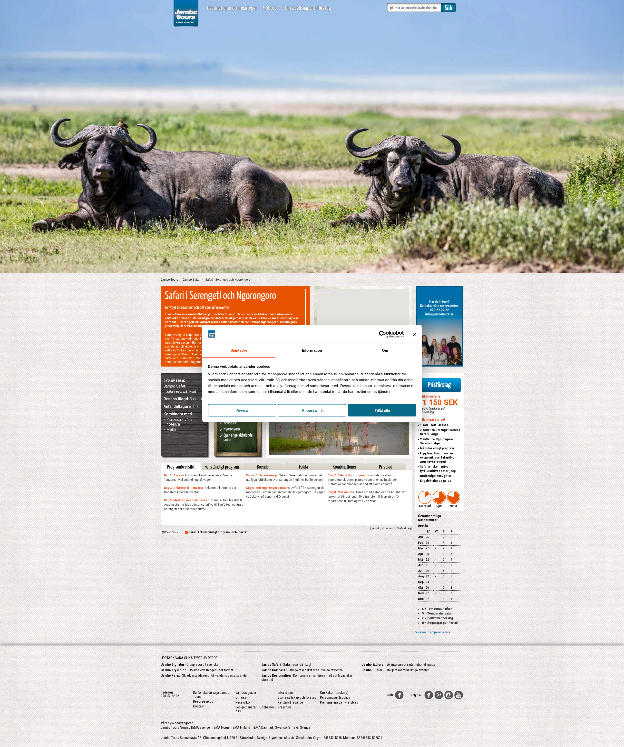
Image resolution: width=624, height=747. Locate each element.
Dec (421, 599)
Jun (420, 565)
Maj (420, 559)
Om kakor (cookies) (334, 692)
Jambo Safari (191, 279)
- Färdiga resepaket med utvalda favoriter (301, 670)
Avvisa (242, 410)
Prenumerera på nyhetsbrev (339, 702)
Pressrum (284, 707)
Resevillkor (243, 702)
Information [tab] (312, 350)
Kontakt (199, 706)
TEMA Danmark (263, 727)
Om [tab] (385, 350)
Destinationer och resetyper (232, 8)
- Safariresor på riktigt (286, 664)
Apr (420, 554)
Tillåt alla (382, 410)
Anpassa (309, 410)
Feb (420, 542)
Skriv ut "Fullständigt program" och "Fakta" (217, 532)
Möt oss (270, 8)
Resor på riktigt (203, 701)
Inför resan (285, 692)
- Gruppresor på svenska (189, 664)
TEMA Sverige (200, 727)
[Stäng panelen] (414, 334)
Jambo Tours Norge (174, 727)
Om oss (240, 697)
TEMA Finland (240, 727)
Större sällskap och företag (307, 8)
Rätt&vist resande (290, 702)
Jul (420, 571)
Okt (420, 587)
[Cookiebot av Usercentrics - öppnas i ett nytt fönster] (382, 334)
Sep (421, 582)
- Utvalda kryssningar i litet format (197, 670)
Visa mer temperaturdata (432, 632)
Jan (420, 537)
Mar (420, 548)
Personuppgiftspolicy (335, 697)
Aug (421, 576)
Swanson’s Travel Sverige (292, 727)
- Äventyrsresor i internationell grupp (398, 664)
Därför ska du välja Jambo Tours (211, 694)
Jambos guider (245, 692)
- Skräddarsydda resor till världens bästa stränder (204, 675)
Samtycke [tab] (239, 350)
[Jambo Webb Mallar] (186, 26)
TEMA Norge (221, 727)
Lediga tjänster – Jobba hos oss (255, 709)
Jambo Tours (169, 279)
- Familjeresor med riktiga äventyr (395, 670)
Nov (421, 593)
